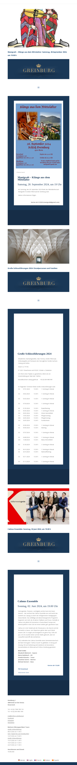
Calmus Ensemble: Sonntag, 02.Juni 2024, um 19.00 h (29, 529)
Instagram (11, 720)
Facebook (11, 718)
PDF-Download (23, 669)
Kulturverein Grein (23, 672)
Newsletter (11, 723)
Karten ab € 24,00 (53, 665)
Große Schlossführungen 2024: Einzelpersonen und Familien (32, 268)
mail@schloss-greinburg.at (16, 716)
